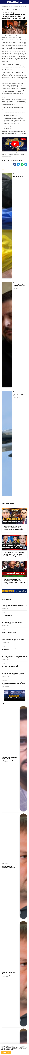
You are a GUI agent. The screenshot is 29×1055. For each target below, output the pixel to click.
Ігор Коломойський (11, 160)
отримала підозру (6, 156)
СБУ (4, 160)
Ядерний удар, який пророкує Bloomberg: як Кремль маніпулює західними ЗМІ (9, 974)
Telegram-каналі (11, 43)
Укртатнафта (19, 160)
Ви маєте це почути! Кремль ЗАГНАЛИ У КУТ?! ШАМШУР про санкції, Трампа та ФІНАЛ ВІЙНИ (13, 528)
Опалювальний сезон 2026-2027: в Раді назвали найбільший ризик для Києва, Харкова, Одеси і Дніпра (14, 683)
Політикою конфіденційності (7, 1049)
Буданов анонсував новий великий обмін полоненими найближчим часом (20, 175)
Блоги (3, 703)
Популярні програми (8, 503)
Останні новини (6, 599)
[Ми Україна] (14, 2)
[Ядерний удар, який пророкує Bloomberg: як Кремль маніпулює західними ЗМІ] (23, 973)
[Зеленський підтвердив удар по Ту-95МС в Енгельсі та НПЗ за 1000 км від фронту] (7, 443)
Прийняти (6, 1052)
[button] (14, 164)
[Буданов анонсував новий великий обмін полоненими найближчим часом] (7, 225)
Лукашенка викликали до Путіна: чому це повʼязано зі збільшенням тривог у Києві (10, 866)
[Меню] (2, 2)
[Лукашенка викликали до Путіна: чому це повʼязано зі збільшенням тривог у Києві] (23, 866)
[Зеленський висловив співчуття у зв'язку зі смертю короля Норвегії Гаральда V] (7, 334)
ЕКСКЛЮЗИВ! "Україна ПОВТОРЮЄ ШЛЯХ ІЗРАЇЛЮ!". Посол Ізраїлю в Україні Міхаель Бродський (14, 554)
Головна (3, 6)
